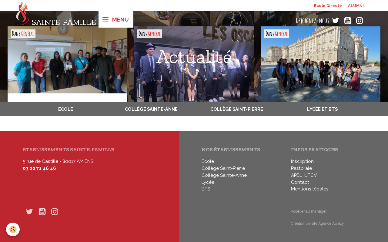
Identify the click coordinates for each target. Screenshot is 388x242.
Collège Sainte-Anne (151, 109)
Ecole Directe (328, 5)
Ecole (65, 109)
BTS (206, 189)
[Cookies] (13, 229)
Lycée (208, 182)
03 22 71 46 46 (39, 168)
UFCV (310, 175)
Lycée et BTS (322, 109)
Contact (300, 182)
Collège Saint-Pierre (236, 109)
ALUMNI (356, 5)
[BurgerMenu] (116, 19)
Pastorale (301, 168)
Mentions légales (310, 189)
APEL (296, 175)
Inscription (302, 161)
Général (27, 33)
